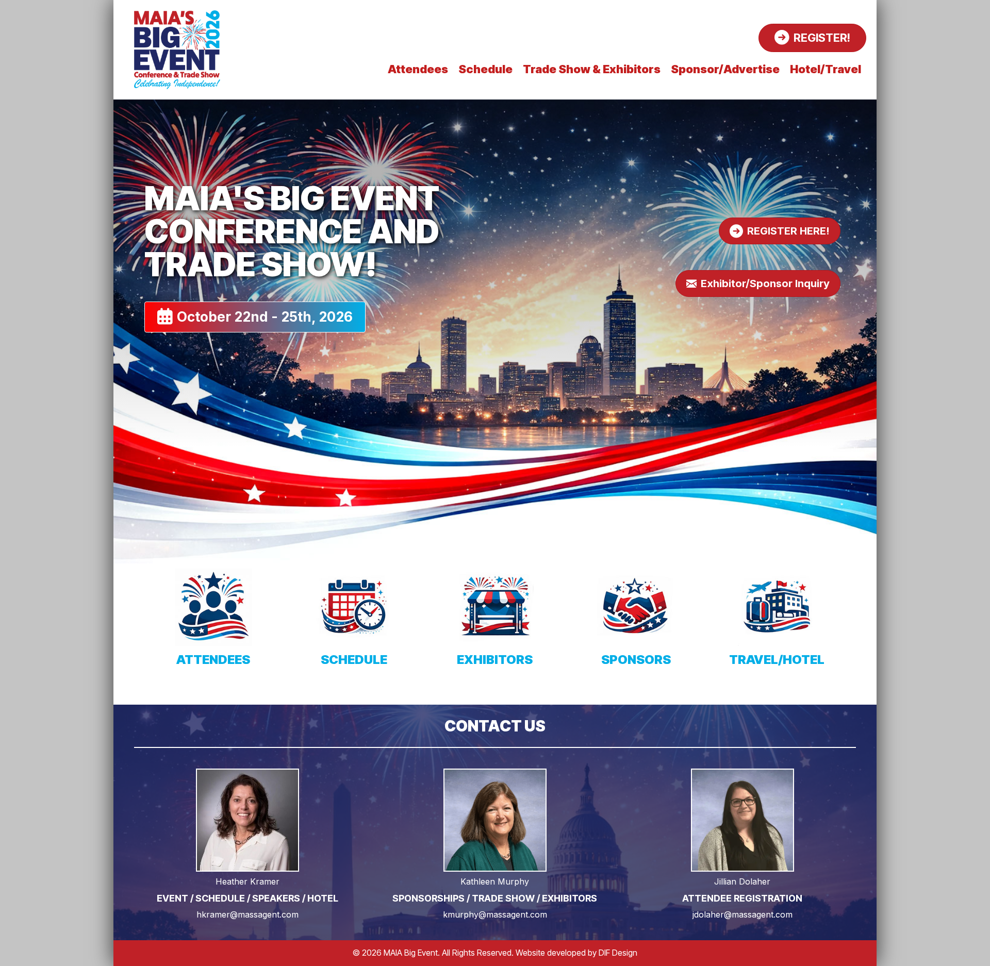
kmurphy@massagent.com (495, 914)
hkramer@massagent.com (247, 914)
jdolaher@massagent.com (742, 914)
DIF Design (618, 952)
